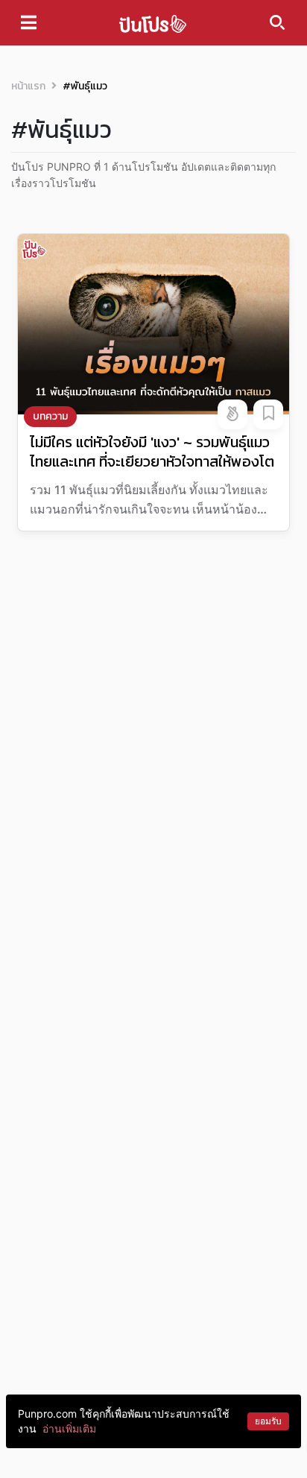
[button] (232, 414)
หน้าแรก (28, 86)
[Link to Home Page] (152, 23)
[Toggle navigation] (28, 22)
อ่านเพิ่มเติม (69, 1428)
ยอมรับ (268, 1421)
